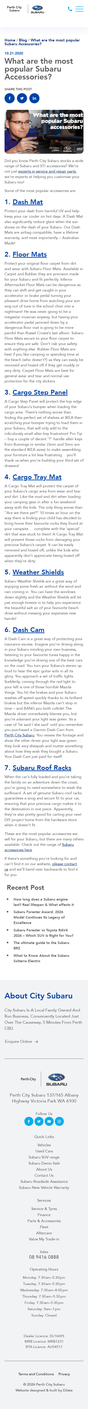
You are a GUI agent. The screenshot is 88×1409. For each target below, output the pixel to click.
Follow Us (44, 1114)
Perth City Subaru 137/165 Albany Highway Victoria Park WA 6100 (44, 1098)
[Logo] (44, 1079)
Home (10, 40)
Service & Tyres (44, 1208)
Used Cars (44, 1151)
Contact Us (44, 1175)
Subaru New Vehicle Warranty (44, 1187)
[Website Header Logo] (38, 9)
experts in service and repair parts (47, 171)
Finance (44, 1214)
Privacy (64, 1374)
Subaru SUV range (44, 1157)
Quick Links (44, 1137)
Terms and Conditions (36, 1374)
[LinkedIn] (34, 98)
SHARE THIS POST (18, 89)
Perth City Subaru (19, 735)
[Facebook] (10, 98)
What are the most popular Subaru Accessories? (42, 42)
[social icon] (28, 1121)
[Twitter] (22, 98)
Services (44, 1200)
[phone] (72, 9)
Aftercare (44, 1233)
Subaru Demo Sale (44, 1163)
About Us (44, 1169)
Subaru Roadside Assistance (44, 1181)
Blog (23, 40)
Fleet (44, 1227)
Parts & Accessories (44, 1221)
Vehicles (44, 1145)
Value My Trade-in (44, 1239)
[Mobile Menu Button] (79, 9)
